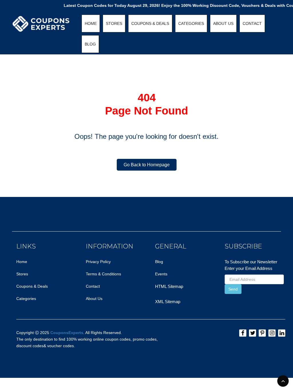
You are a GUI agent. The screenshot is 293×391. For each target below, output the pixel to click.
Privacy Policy (98, 261)
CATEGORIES (191, 23)
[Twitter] (252, 333)
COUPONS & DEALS (150, 23)
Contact (93, 286)
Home (21, 261)
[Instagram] (272, 333)
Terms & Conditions (103, 274)
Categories (26, 298)
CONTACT (252, 23)
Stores (22, 274)
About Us (94, 298)
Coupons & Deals (32, 286)
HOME (91, 23)
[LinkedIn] (281, 333)
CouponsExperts (66, 332)
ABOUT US (223, 23)
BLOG (90, 44)
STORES (114, 23)
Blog (159, 261)
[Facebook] (242, 333)
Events (161, 274)
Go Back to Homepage (147, 164)
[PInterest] (262, 333)
